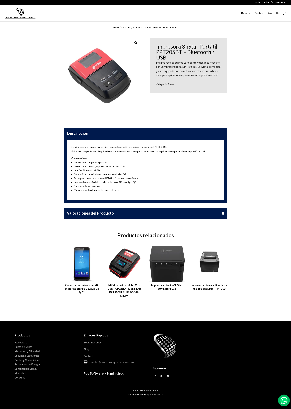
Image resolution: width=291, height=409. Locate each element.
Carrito (266, 2)
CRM (278, 13)
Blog (270, 13)
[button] (136, 43)
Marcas (244, 13)
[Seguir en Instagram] (167, 375)
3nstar (171, 84)
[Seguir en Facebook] (155, 375)
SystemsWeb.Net (155, 394)
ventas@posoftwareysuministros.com (112, 362)
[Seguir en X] (161, 375)
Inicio (257, 2)
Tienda (257, 13)
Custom (125, 27)
